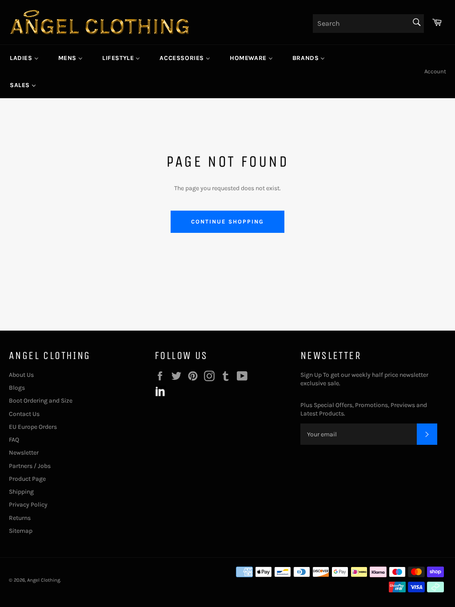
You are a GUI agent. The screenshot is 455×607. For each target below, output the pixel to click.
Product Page (27, 479)
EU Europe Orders (33, 427)
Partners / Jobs (30, 466)
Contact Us (24, 414)
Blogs (17, 387)
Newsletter (24, 452)
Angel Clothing (43, 580)
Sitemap (20, 531)
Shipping (21, 491)
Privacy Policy (28, 504)
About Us (21, 375)
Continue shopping (227, 221)
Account (435, 71)
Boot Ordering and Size (40, 400)
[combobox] (368, 23)
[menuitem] (24, 58)
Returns (20, 518)
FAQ (14, 439)
